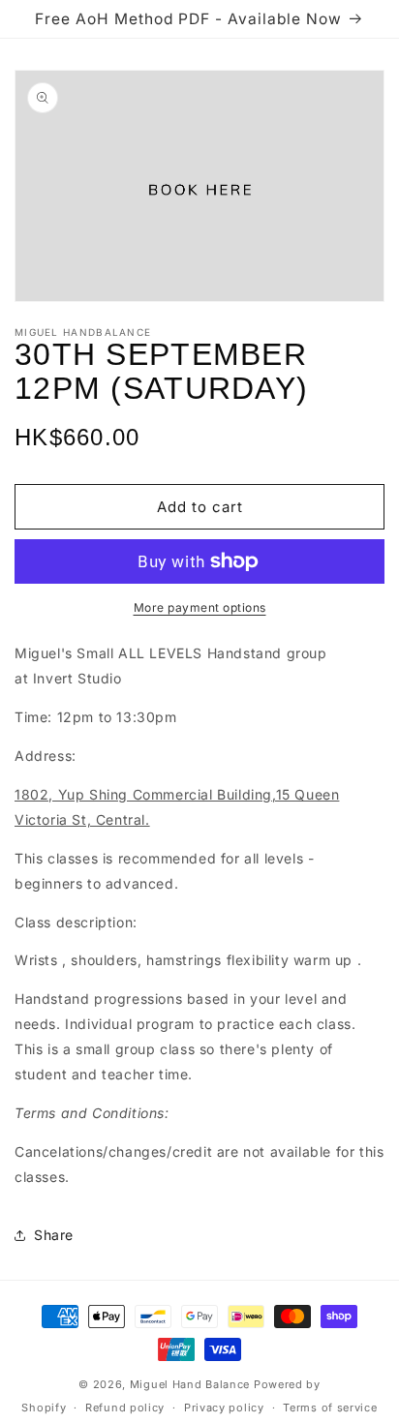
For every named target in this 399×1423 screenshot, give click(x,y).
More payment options (200, 607)
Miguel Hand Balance (190, 1384)
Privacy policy (224, 1407)
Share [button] (54, 1234)
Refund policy (125, 1407)
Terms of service (330, 1407)
